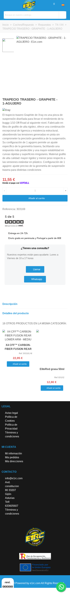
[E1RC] (35, 537)
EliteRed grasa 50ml (52, 369)
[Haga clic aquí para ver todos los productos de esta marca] (6, 110)
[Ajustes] (59, 5)
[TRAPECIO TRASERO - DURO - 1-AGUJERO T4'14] (59, 99)
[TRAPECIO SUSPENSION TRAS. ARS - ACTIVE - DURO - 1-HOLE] (65, 99)
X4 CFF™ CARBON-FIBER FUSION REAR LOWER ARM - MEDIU (18, 349)
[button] (35, 269)
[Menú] (5, 5)
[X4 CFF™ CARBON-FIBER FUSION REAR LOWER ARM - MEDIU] (18, 336)
